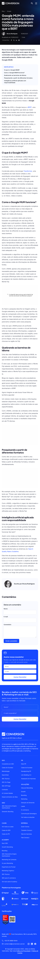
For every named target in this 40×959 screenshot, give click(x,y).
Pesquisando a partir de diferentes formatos (18, 78)
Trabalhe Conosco (26, 830)
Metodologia (5, 771)
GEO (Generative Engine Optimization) (9, 807)
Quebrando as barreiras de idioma (15, 75)
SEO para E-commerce (9, 878)
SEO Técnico (6, 778)
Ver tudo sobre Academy (9, 881)
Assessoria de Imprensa (28, 778)
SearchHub (5, 775)
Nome (6, 609)
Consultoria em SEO (8, 764)
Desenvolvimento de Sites (10, 797)
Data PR (23, 764)
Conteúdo (5, 789)
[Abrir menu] (36, 3)
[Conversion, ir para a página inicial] (13, 734)
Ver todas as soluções (27, 817)
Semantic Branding (7, 811)
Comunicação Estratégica (29, 813)
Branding (24, 795)
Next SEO (5, 843)
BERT (30, 107)
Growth (23, 791)
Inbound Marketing (27, 788)
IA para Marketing (7, 863)
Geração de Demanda (27, 802)
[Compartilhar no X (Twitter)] (14, 40)
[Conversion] (10, 3)
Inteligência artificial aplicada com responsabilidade (15, 81)
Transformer (28, 171)
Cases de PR (6, 834)
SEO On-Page (6, 782)
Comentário (7, 624)
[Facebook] (35, 944)
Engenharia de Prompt (8, 867)
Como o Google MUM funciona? (14, 72)
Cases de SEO (6, 830)
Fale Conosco (25, 837)
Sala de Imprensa (26, 834)
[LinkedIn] (32, 944)
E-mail (6, 616)
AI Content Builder (7, 793)
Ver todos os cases (7, 826)
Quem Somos (25, 826)
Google (9, 11)
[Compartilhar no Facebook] (11, 40)
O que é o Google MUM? (12, 70)
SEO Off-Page (6, 786)
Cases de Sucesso (7, 767)
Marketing (24, 799)
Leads (23, 806)
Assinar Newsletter (20, 677)
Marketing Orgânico (8, 870)
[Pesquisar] (32, 3)
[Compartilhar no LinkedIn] (16, 40)
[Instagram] (29, 944)
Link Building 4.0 (26, 775)
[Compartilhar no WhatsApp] (19, 40)
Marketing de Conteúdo (9, 859)
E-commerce (25, 810)
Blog (3, 11)
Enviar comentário (11, 641)
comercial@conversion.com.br (14, 944)
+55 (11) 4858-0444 (10, 941)
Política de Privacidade (23, 951)
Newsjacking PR (26, 771)
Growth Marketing (7, 847)
